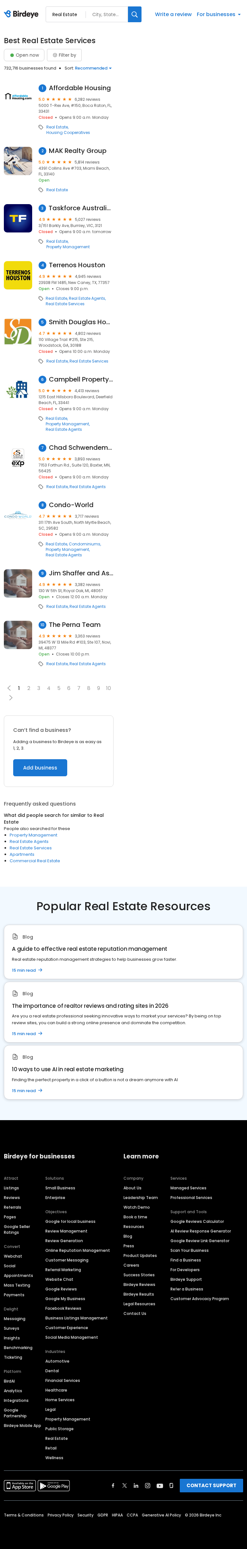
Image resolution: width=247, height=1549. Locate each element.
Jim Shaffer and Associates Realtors (81, 573)
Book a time (135, 1217)
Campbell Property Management (81, 379)
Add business (40, 767)
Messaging (14, 1318)
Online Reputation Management (77, 1250)
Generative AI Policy (161, 1515)
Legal (50, 1409)
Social (9, 1266)
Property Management (68, 247)
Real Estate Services (65, 304)
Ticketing (13, 1357)
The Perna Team (75, 625)
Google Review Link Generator (199, 1240)
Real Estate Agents (87, 298)
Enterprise (55, 1197)
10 (108, 688)
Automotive (57, 1361)
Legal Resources (139, 1304)
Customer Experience (66, 1327)
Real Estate (57, 127)
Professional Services (191, 1197)
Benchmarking (18, 1347)
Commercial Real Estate (35, 861)
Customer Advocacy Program (199, 1298)
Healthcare (56, 1390)
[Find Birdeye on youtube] (160, 1485)
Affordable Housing (80, 88)
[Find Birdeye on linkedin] (136, 1485)
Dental (52, 1371)
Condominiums (84, 544)
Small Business (60, 1188)
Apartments (22, 854)
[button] (10, 697)
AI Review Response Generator (200, 1231)
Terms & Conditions (24, 1515)
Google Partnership (15, 1413)
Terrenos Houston (77, 265)
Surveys (11, 1328)
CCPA (132, 1515)
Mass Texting (17, 1285)
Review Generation (64, 1240)
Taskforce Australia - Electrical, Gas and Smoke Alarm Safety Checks (81, 208)
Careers (131, 1265)
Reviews (12, 1197)
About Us (133, 1188)
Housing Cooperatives (68, 132)
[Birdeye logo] (22, 14)
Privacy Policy (61, 1515)
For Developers (185, 1269)
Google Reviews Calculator (197, 1221)
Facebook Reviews (63, 1308)
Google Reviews (61, 1289)
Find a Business (185, 1260)
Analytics (13, 1390)
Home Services (60, 1400)
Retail (51, 1448)
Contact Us (135, 1313)
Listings (11, 1188)
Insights (12, 1338)
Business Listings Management (76, 1318)
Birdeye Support (186, 1279)
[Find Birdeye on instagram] (147, 1485)
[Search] (135, 14)
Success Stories (139, 1275)
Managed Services (188, 1188)
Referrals (12, 1207)
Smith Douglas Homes (81, 322)
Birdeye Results (139, 1294)
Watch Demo (137, 1207)
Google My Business (65, 1298)
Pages (10, 1217)
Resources (134, 1226)
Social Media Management (71, 1337)
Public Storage (59, 1428)
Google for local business (70, 1221)
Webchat (13, 1256)
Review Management (66, 1231)
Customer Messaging (66, 1260)
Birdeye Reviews (139, 1284)
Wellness (54, 1457)
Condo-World (71, 505)
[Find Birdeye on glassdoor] (171, 1485)
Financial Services (62, 1380)
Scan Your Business (189, 1250)
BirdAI (9, 1381)
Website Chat (59, 1279)
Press (129, 1246)
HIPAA (117, 1515)
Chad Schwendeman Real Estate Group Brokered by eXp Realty (81, 448)
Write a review (173, 14)
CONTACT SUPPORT (211, 1485)
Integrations (16, 1400)
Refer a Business (186, 1289)
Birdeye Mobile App (22, 1425)
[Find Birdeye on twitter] (124, 1485)
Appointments (18, 1275)
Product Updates (140, 1255)
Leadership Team (141, 1197)
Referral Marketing (63, 1269)
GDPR (102, 1515)
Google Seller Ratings (17, 1229)
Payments (14, 1295)
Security (86, 1515)
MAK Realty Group (77, 151)
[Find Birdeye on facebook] (113, 1485)
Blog (128, 1236)
